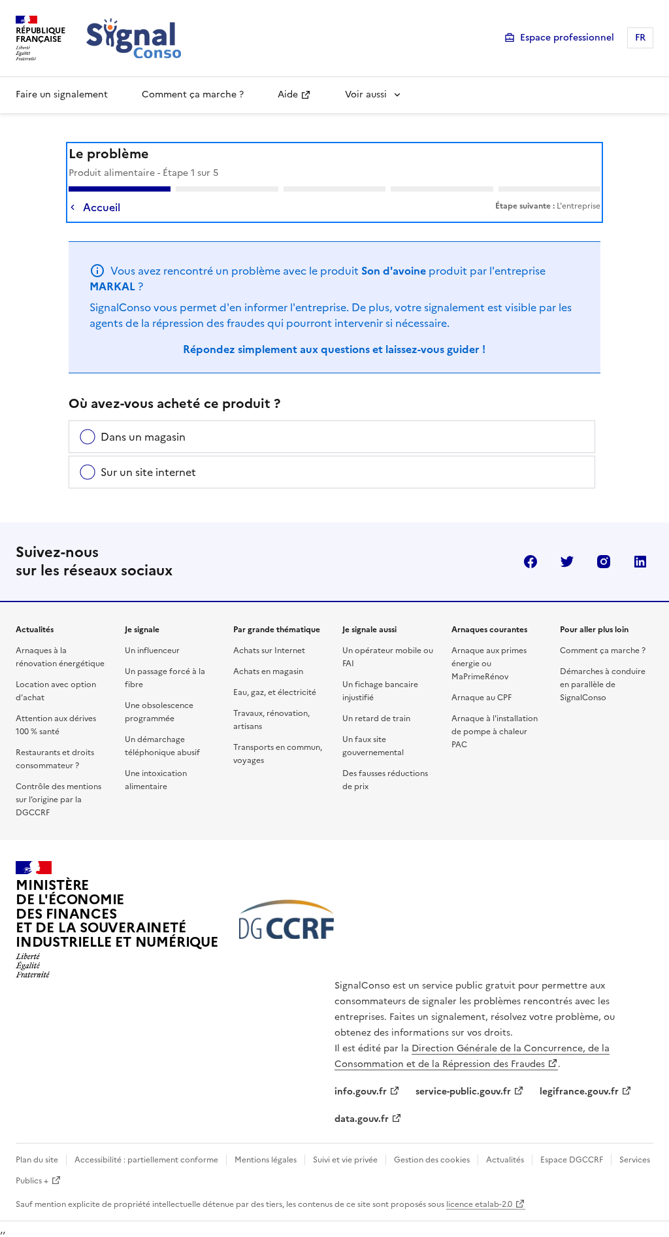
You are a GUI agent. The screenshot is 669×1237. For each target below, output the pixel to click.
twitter (567, 562)
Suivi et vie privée (345, 1160)
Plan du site (37, 1160)
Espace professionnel (567, 37)
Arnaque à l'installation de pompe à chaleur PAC (494, 732)
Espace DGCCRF (571, 1160)
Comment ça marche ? (193, 94)
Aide (288, 94)
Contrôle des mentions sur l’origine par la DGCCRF (58, 800)
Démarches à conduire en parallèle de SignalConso (602, 684)
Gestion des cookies (432, 1160)
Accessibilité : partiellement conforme (146, 1160)
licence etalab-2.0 (479, 1204)
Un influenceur (152, 650)
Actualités (505, 1160)
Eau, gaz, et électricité (274, 692)
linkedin (640, 562)
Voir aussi (366, 94)
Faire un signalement (62, 94)
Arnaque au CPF (481, 697)
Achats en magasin (268, 671)
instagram (604, 562)
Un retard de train (376, 718)
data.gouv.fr (361, 1119)
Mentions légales (266, 1160)
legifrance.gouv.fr (579, 1091)
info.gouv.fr (360, 1091)
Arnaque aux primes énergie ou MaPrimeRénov (489, 664)
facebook (530, 562)
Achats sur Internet (269, 650)
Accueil (101, 207)
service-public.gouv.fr (463, 1091)
